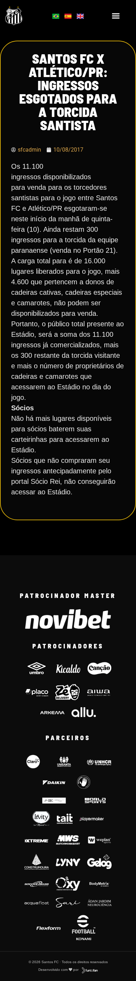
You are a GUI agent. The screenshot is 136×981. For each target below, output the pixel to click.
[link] (23, 15)
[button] (115, 15)
